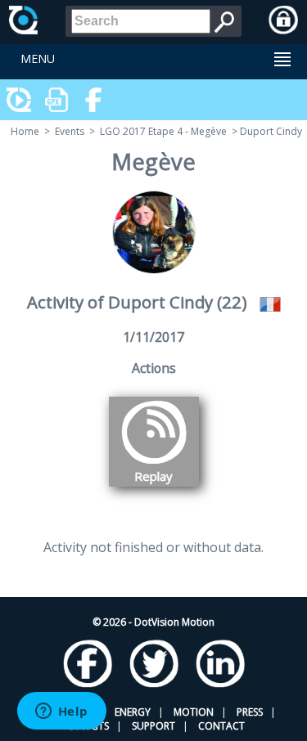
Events (69, 131)
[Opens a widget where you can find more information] (61, 712)
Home (25, 131)
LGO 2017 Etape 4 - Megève (163, 131)
